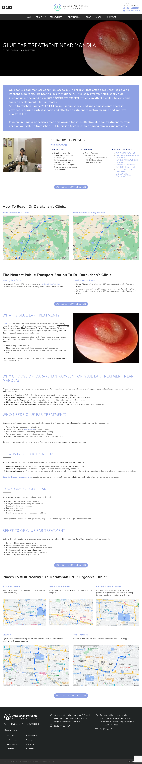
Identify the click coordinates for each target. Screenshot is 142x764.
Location (32, 749)
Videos (99, 17)
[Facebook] (3, 7)
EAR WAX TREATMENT (125, 153)
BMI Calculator (13, 744)
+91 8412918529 (132, 8)
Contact (111, 17)
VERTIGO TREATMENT (125, 167)
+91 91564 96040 (133, 10)
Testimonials (75, 17)
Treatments (33, 735)
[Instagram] (7, 7)
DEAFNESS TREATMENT (126, 165)
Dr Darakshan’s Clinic (50, 284)
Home (29, 17)
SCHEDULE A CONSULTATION (71, 187)
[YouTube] (10, 7)
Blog (88, 17)
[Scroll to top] (138, 756)
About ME (41, 17)
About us (10, 735)
